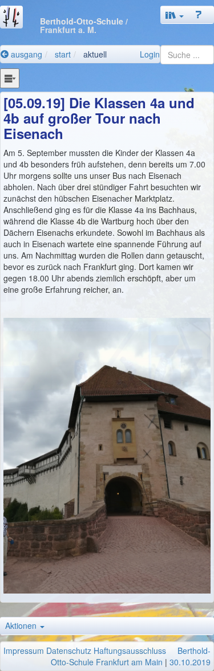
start (63, 54)
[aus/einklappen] (9, 78)
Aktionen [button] (22, 625)
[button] (174, 14)
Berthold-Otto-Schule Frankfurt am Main (131, 656)
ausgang (25, 54)
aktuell (95, 54)
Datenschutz (68, 650)
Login (150, 54)
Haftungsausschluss (130, 650)
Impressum (23, 650)
